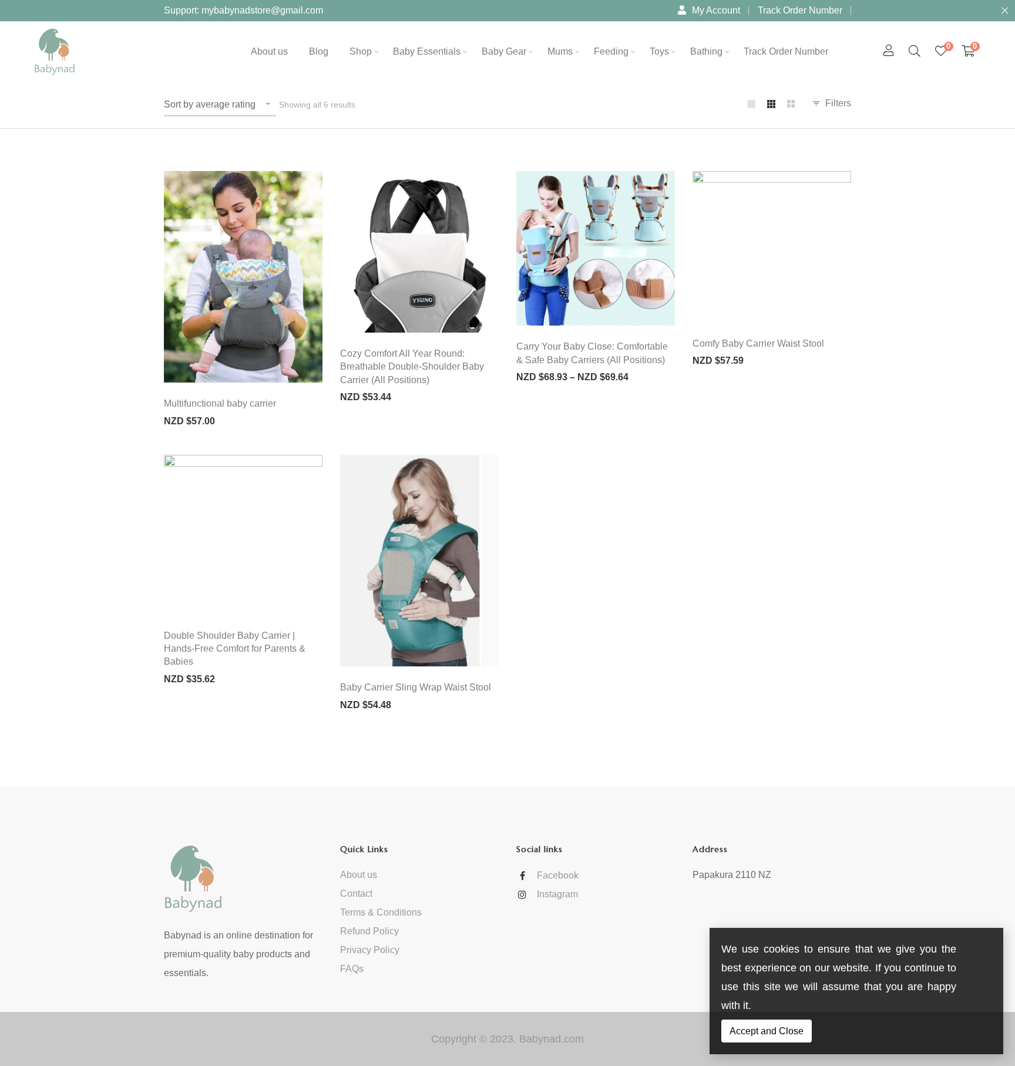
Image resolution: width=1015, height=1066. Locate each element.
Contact (356, 894)
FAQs (352, 969)
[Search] (914, 51)
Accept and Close (767, 1031)
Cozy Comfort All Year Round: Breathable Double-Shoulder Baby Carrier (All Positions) (412, 366)
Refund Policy (369, 931)
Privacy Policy (369, 950)
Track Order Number (800, 10)
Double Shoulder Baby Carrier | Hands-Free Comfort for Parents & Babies (234, 649)
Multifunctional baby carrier (220, 403)
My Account (716, 10)
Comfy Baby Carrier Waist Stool (758, 343)
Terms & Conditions (381, 912)
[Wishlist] (941, 51)
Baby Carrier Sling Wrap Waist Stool (415, 687)
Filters (838, 103)
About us (358, 875)
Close (1004, 10)
